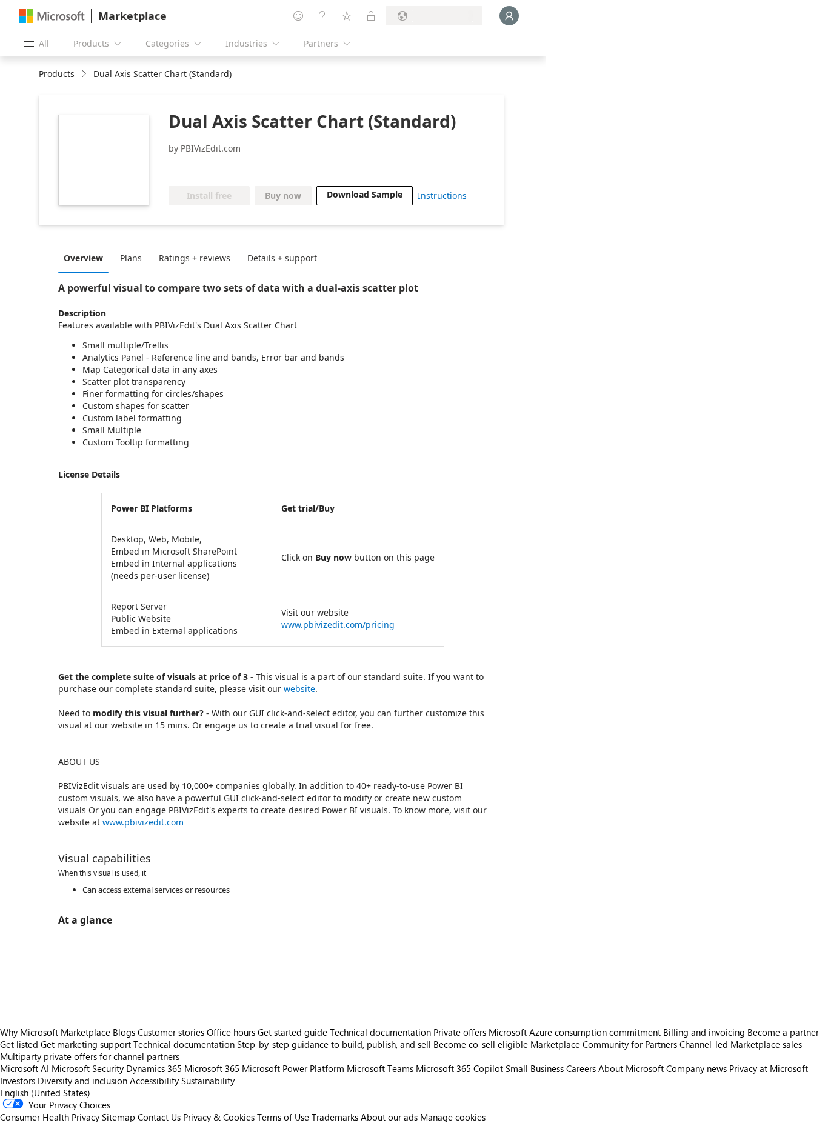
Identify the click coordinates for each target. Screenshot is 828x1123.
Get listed (19, 1044)
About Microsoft (631, 1068)
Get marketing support (86, 1044)
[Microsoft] (52, 16)
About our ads (389, 1117)
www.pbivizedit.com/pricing (338, 624)
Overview (83, 258)
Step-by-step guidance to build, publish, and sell (334, 1044)
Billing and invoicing (704, 1032)
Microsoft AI (24, 1068)
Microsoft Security (88, 1068)
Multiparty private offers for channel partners (89, 1056)
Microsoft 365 (211, 1068)
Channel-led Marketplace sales (740, 1044)
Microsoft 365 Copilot (459, 1068)
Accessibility (154, 1081)
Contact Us (159, 1117)
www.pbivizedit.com (143, 822)
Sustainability (208, 1081)
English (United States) (45, 1093)
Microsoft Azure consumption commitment (576, 1032)
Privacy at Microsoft (768, 1068)
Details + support (282, 258)
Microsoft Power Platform (293, 1068)
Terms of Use (283, 1117)
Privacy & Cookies (219, 1117)
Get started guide (292, 1032)
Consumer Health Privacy (49, 1117)
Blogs (124, 1032)
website (299, 689)
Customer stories (171, 1032)
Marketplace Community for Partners (603, 1044)
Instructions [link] (442, 195)
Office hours (231, 1032)
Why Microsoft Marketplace (55, 1032)
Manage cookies (453, 1117)
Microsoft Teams (380, 1068)
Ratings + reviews (194, 258)
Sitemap (118, 1117)
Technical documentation (380, 1032)
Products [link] (57, 73)
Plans (131, 258)
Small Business (535, 1068)
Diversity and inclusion (82, 1081)
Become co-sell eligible (480, 1044)
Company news (696, 1068)
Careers (581, 1068)
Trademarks (335, 1117)
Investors (17, 1081)
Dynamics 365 (154, 1068)
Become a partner (783, 1032)
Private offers (459, 1032)
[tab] (86, 257)
